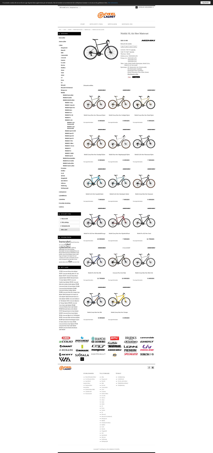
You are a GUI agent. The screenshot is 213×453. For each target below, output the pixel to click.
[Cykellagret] (106, 15)
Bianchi (63, 50)
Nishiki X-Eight (69, 153)
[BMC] (114, 338)
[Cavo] (66, 341)
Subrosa (63, 183)
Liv (62, 82)
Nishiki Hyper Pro (70, 107)
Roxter (74, 254)
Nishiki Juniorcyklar (68, 166)
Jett (65, 251)
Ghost (62, 70)
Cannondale (64, 55)
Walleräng (64, 185)
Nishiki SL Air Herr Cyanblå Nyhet (94, 194)
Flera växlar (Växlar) (143, 72)
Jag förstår (205, 2)
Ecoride (63, 62)
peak (78, 252)
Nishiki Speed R (69, 136)
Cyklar (64, 29)
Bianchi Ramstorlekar (90, 377)
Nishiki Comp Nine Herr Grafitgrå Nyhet (119, 115)
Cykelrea (61, 207)
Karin (68, 251)
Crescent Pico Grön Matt (119, 273)
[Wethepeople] (82, 359)
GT (62, 77)
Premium (63, 168)
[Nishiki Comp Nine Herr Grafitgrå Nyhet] (119, 102)
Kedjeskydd (72, 251)
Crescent (63, 57)
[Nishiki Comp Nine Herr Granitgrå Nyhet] (94, 141)
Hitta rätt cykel (96, 24)
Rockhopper (69, 254)
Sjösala (63, 175)
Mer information (113, 3)
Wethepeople (64, 188)
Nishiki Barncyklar (68, 95)
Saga (60, 256)
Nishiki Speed (69, 156)
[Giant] (66, 346)
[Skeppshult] (98, 354)
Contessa (62, 245)
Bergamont (64, 48)
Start (83, 24)
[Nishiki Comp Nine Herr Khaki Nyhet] (144, 102)
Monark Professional (67, 87)
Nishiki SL (68, 117)
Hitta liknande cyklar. (133, 74)
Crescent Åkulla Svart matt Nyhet (68, 307)
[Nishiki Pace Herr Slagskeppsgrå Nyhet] (119, 141)
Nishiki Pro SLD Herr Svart (144, 233)
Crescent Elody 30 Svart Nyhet (67, 286)
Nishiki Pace (68, 112)
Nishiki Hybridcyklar (78, 29)
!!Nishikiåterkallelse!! (123, 383)
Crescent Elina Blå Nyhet (66, 288)
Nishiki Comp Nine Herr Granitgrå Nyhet (94, 154)
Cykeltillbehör (63, 195)
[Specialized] (131, 354)
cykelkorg (73, 247)
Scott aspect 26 (70, 256)
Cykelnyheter (62, 192)
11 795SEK (150, 239)
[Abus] (66, 338)
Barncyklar (62, 38)
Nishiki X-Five (69, 141)
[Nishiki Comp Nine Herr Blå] (94, 299)
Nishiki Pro (68, 151)
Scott (62, 173)
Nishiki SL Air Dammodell (71, 123)
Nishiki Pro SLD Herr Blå (94, 273)
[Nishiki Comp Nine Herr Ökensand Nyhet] (94, 102)
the (70, 261)
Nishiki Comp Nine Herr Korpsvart (144, 194)
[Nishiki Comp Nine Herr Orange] (119, 299)
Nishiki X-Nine (69, 143)
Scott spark (64, 259)
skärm (64, 262)
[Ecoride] (112, 342)
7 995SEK (151, 160)
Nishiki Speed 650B (70, 131)
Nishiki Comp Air (70, 105)
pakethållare (73, 252)
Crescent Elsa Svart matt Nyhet (67, 325)
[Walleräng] (65, 359)
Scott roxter (66, 257)
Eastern (63, 60)
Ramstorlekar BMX (90, 389)
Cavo (103, 389)
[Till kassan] (137, 7)
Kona (62, 80)
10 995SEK (101, 239)
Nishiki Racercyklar (68, 161)
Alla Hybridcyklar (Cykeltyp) (135, 69)
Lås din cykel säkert (122, 381)
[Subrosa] (147, 354)
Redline (63, 170)
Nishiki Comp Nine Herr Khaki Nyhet (144, 115)
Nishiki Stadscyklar (68, 163)
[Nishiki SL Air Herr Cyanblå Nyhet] (94, 181)
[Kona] (114, 346)
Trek (78, 262)
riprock (64, 254)
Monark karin (66, 252)
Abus (103, 377)
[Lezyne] (131, 346)
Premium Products (106, 422)
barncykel (65, 241)
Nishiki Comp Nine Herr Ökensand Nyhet (94, 115)
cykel (68, 244)
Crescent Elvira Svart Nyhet (66, 324)
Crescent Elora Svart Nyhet (70, 313)
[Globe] (82, 346)
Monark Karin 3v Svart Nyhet (70, 311)
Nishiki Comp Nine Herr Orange (119, 312)
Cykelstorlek (88, 391)
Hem (60, 29)
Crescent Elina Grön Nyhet (70, 271)
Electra (63, 65)
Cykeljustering (121, 377)
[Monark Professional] (82, 350)
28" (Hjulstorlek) (132, 67)
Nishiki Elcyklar (67, 97)
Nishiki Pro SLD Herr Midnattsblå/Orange (94, 233)
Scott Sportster (70, 259)
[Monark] (66, 350)
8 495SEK (126, 160)
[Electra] (131, 342)
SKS (103, 433)
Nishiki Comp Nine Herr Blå (94, 312)
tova (73, 262)
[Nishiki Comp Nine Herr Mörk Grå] (144, 260)
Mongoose (64, 90)
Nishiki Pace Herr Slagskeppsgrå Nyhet (119, 154)
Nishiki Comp (69, 102)
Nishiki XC (68, 148)
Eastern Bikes (105, 393)
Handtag (72, 249)
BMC (62, 53)
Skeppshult (64, 178)
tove (76, 262)
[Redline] (147, 350)
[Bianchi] (98, 339)
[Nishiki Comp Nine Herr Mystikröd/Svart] (119, 220)
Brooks (103, 385)
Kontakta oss (127, 24)
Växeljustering (121, 385)
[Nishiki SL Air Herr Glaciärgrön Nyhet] (119, 181)
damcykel (61, 249)
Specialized (64, 180)
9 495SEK (151, 199)
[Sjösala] (82, 354)
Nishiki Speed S (69, 138)
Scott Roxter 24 (72, 257)
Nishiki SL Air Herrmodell (98, 29)
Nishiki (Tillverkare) (133, 72)
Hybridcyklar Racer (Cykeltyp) (135, 70)
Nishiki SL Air (88, 29)
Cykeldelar (62, 199)
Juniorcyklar (62, 41)
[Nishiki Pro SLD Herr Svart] (144, 220)
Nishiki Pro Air (69, 115)
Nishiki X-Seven (69, 146)
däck (66, 249)
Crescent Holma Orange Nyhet (67, 290)
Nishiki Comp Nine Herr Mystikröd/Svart (119, 233)
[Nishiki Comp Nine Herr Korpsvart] (144, 181)
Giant (62, 72)
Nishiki (69, 29)
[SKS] (114, 355)
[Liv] (147, 346)
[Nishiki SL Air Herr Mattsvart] (100, 49)
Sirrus (75, 259)
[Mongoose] (98, 350)
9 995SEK (101, 121)
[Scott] (66, 354)
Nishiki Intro (68, 110)
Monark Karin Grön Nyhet (70, 309)
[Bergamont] (82, 339)
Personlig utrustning (64, 203)
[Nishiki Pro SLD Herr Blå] (94, 260)
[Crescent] (126, 247)
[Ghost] (147, 341)
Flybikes (63, 67)
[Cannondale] (147, 337)
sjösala (60, 262)
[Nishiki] (102, 90)
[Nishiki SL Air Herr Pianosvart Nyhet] (144, 141)
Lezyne (103, 410)
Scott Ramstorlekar (90, 379)
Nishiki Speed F (69, 133)
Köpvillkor (112, 24)
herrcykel (61, 251)
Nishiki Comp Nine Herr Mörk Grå (144, 273)
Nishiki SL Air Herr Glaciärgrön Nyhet (119, 194)
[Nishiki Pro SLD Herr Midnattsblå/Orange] (94, 220)
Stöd (67, 262)
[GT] (98, 346)
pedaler (61, 254)
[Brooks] (131, 338)
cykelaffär (65, 247)
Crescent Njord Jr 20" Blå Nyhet (71, 315)
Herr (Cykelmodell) (141, 67)
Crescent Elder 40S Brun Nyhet (71, 317)
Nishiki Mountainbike (69, 158)
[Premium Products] (130, 350)
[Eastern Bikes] (98, 341)
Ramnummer (88, 393)
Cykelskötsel (121, 379)
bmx (76, 242)
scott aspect (64, 256)
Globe (62, 75)
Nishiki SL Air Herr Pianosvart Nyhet (144, 154)
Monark (63, 85)
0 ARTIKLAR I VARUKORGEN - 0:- (146, 7)
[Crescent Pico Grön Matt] (119, 260)
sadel (77, 254)
